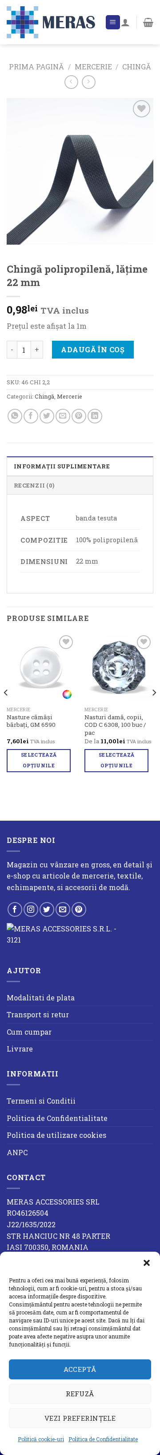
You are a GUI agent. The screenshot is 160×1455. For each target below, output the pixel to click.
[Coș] (148, 22)
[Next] (153, 710)
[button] (146, 1262)
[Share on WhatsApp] (15, 416)
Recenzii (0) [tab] (34, 485)
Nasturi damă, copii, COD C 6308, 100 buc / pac (115, 725)
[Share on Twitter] (47, 416)
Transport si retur (38, 1014)
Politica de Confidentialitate (103, 1439)
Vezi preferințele (80, 1418)
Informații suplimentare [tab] (62, 466)
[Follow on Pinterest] (79, 909)
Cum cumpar (29, 1031)
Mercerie (93, 66)
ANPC (17, 1152)
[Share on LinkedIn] (95, 416)
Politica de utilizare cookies (56, 1135)
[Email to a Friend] (63, 416)
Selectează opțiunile (38, 760)
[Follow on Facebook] (15, 909)
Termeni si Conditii (41, 1100)
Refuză (80, 1393)
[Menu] (113, 22)
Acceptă (80, 1369)
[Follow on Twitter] (47, 909)
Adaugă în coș (92, 349)
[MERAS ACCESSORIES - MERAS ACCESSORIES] (52, 22)
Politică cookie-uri (41, 1439)
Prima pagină (36, 66)
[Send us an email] (63, 909)
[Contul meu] (125, 22)
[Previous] (6, 710)
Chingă (136, 66)
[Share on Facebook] (31, 416)
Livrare (20, 1048)
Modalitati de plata (41, 997)
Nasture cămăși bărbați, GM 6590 (31, 721)
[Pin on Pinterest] (79, 416)
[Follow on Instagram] (31, 909)
